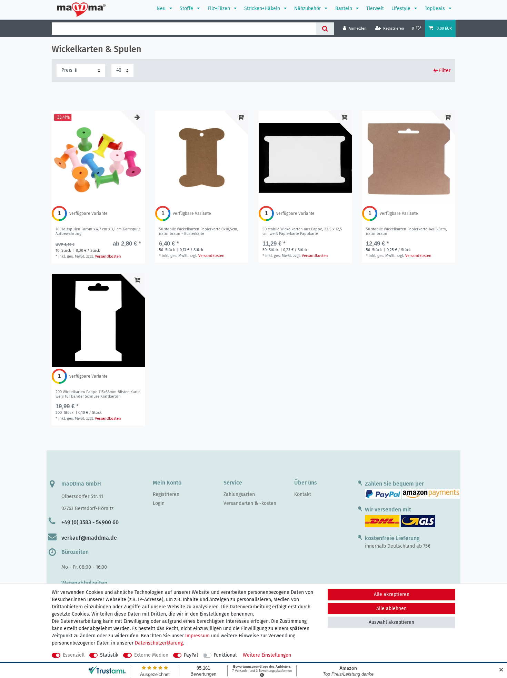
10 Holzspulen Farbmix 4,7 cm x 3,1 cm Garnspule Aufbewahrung (98, 231)
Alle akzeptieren (391, 594)
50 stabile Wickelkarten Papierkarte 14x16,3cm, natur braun (406, 231)
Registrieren (166, 494)
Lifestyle (401, 8)
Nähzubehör (308, 8)
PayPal (191, 655)
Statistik (109, 655)
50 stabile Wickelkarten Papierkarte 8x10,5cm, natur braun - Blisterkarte (198, 231)
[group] (98, 157)
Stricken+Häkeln (262, 8)
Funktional (225, 655)
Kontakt (302, 494)
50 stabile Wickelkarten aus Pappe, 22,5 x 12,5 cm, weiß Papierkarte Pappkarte (302, 231)
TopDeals (435, 8)
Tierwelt (375, 8)
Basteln (344, 8)
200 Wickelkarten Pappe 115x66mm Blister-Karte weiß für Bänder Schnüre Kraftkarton (98, 394)
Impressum (197, 636)
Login (159, 503)
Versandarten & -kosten (249, 503)
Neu (162, 8)
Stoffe (187, 8)
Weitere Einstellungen (267, 655)
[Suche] (325, 28)
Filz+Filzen (219, 8)
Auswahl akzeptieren (391, 622)
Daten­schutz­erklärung (159, 643)
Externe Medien (151, 655)
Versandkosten (108, 256)
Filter (444, 70)
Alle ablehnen (391, 608)
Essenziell (73, 655)
